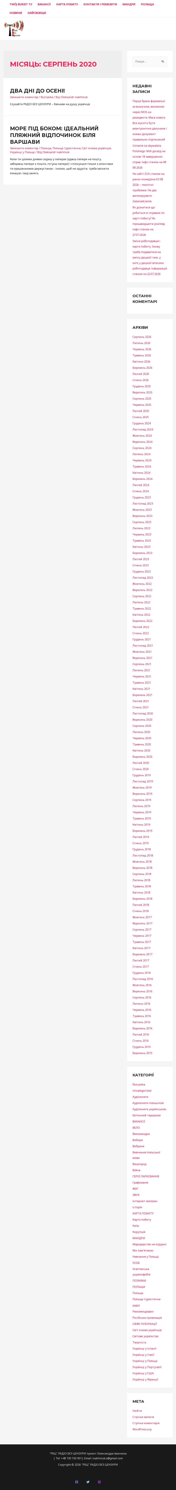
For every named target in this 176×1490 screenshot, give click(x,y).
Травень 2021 (142, 682)
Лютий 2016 (141, 1034)
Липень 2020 (141, 732)
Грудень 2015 (142, 1047)
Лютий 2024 (141, 485)
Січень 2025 (141, 417)
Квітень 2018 (141, 892)
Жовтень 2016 (142, 985)
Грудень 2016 (142, 973)
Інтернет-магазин (145, 1201)
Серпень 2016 (142, 997)
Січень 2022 (141, 633)
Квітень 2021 (141, 689)
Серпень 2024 (142, 448)
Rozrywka (47, 97)
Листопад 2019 (143, 781)
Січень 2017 (141, 966)
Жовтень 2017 (142, 917)
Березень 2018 (142, 899)
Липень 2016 (141, 1004)
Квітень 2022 (141, 615)
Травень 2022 (142, 608)
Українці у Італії (143, 1355)
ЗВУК (136, 1195)
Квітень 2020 (141, 750)
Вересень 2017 (142, 923)
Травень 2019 (142, 818)
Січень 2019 (141, 843)
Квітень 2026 (141, 361)
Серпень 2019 (142, 800)
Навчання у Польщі (146, 1256)
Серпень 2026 (142, 337)
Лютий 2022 (141, 627)
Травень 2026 (142, 355)
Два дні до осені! (37, 91)
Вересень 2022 (142, 590)
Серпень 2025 (142, 398)
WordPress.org (142, 1429)
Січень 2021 (141, 707)
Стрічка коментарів (146, 1423)
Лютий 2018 (141, 905)
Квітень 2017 (141, 948)
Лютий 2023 (141, 559)
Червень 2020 (142, 738)
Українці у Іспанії (144, 1348)
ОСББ (136, 1263)
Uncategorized (142, 1090)
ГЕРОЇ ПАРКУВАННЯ (146, 1176)
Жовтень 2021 (142, 652)
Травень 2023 (142, 540)
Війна (136, 1170)
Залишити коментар (24, 97)
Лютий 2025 (141, 411)
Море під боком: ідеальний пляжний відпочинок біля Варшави (54, 135)
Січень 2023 (141, 565)
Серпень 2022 (142, 596)
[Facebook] (76, 1482)
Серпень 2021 (142, 664)
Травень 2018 (142, 886)
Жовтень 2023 (142, 510)
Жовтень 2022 (142, 584)
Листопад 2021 (143, 645)
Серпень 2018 (142, 874)
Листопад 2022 (143, 578)
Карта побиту (142, 1219)
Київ (136, 1226)
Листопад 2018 (143, 855)
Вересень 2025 (142, 392)
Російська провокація (147, 1318)
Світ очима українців (96, 148)
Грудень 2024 (142, 423)
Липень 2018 (141, 880)
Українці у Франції (145, 1379)
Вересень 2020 (142, 720)
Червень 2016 (142, 1010)
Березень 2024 (142, 479)
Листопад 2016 (143, 979)
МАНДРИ (129, 4)
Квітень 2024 (141, 473)
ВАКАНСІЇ (44, 4)
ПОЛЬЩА (147, 4)
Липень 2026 (141, 343)
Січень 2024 (141, 491)
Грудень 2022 (142, 571)
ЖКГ (135, 1189)
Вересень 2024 (142, 442)
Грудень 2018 (142, 849)
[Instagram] (99, 1482)
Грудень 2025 (142, 386)
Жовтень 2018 (142, 862)
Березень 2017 (142, 954)
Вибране (138, 1146)
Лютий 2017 (141, 960)
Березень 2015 (142, 1053)
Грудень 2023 (142, 497)
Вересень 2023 (142, 516)
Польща (46, 148)
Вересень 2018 (142, 868)
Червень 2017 (142, 936)
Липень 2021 (141, 670)
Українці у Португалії (147, 1367)
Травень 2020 (142, 744)
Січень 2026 (141, 380)
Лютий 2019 (141, 837)
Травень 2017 (142, 942)
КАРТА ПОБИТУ (67, 4)
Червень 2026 (142, 349)
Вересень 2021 (142, 658)
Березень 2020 (142, 757)
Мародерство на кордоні (150, 1244)
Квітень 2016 (141, 1022)
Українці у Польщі (22, 152)
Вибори (138, 1140)
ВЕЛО (136, 1128)
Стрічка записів (143, 1417)
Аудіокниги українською (149, 1109)
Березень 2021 (142, 695)
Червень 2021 (142, 676)
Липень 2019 (141, 806)
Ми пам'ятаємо (143, 1250)
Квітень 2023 (141, 547)
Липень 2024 (141, 454)
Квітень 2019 (141, 824)
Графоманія (140, 1182)
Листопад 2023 (143, 503)
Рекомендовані (143, 1311)
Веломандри (141, 1134)
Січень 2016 (141, 1041)
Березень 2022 (142, 621)
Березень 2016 (142, 1028)
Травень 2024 (142, 466)
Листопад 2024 (143, 429)
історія (137, 1207)
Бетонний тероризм (147, 1115)
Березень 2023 (142, 553)
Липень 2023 (141, 528)
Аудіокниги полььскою (148, 1103)
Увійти (137, 1411)
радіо (136, 1305)
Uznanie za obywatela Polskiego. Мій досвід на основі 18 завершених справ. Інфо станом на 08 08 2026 (149, 156)
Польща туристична (66, 148)
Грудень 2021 (142, 639)
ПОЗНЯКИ (139, 1280)
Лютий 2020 (141, 763)
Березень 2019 (142, 831)
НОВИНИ (16, 13)
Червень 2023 (142, 534)
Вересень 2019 (142, 794)
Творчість (139, 1342)
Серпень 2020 (142, 726)
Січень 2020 (141, 769)
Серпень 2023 (142, 522)
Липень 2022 (141, 602)
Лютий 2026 (141, 374)
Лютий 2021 (141, 701)
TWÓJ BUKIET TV (21, 4)
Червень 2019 (142, 812)
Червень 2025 (142, 405)
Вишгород (139, 1164)
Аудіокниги (140, 1097)
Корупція (139, 1232)
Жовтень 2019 (142, 787)
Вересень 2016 (142, 991)
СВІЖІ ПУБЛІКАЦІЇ (145, 1324)
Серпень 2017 (142, 929)
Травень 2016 (142, 1016)
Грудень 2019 (142, 775)
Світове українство (145, 1336)
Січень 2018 (141, 911)
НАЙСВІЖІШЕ (37, 13)
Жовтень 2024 (142, 435)
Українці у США (143, 1373)
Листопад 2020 (143, 713)
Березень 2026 (142, 368)
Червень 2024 (142, 460)
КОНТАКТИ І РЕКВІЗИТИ (100, 4)
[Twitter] (88, 1482)
